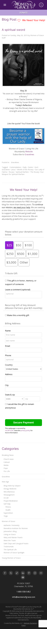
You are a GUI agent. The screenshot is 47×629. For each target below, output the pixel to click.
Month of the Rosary (25, 169)
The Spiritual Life (10, 549)
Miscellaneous (9, 492)
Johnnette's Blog (10, 531)
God (36, 167)
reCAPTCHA (9, 430)
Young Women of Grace (11, 558)
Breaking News (8, 455)
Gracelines (29, 154)
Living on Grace (10, 534)
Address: (9, 374)
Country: (9, 365)
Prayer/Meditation (11, 501)
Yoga (6, 516)
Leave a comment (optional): (17, 289)
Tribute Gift (11, 273)
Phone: (8, 355)
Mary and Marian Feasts (13, 537)
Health (7, 510)
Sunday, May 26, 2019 (19, 35)
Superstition (8, 513)
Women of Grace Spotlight (14, 552)
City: (7, 385)
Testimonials (9, 546)
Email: (7, 346)
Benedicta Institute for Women (16, 528)
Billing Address (12, 323)
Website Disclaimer (30, 623)
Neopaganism (9, 495)
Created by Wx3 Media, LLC (13, 623)
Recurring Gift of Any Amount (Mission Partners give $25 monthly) (23, 306)
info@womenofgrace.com (23, 597)
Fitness (8, 507)
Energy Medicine (10, 489)
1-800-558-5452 (24, 591)
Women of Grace (8, 521)
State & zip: (10, 394)
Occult (6, 498)
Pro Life (7, 471)
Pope (6, 468)
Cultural (7, 462)
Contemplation (15, 167)
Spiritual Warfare (22, 172)
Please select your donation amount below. (23, 233)
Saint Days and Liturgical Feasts (16, 543)
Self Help (7, 504)
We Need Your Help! (33, 20)
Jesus (13, 169)
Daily (25, 167)
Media (6, 465)
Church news (9, 459)
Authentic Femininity (11, 525)
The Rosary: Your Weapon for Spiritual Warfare (23, 173)
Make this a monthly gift (18, 315)
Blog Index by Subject (12, 486)
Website (29, 151)
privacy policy (25, 430)
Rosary (11, 172)
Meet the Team (10, 540)
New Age (5, 482)
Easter (30, 167)
